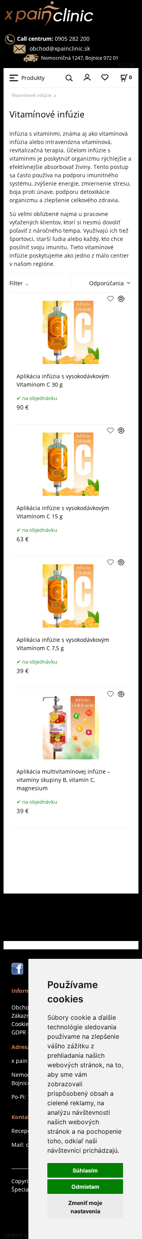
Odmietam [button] (85, 1186)
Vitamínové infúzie (31, 95)
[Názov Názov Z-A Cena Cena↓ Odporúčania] (108, 282)
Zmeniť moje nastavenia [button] (85, 1206)
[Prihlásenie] (87, 77)
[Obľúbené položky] (105, 78)
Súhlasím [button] (85, 1170)
